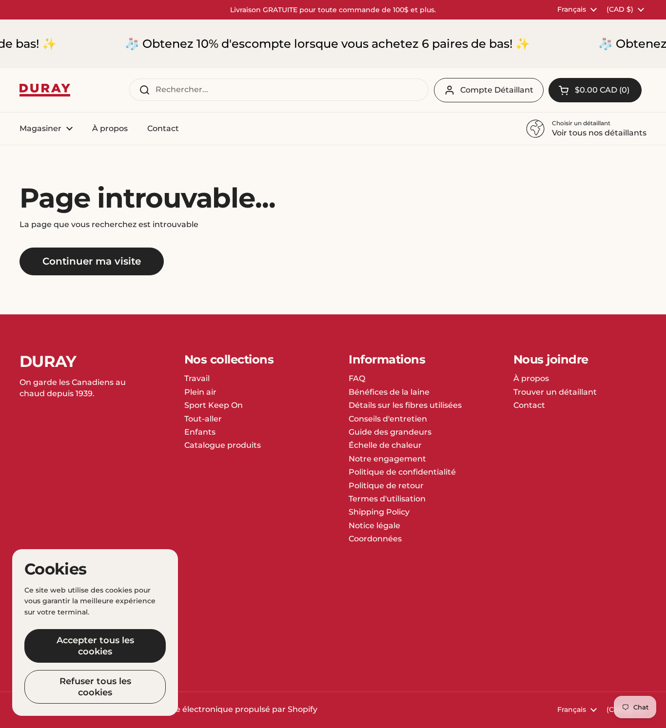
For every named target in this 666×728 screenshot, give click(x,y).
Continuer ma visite (91, 261)
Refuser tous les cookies (95, 687)
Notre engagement (387, 458)
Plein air (200, 392)
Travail (197, 378)
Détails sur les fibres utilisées (405, 405)
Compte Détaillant (496, 90)
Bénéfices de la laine (389, 392)
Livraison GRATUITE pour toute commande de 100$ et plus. (333, 9)
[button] (595, 90)
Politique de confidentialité (402, 472)
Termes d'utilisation (387, 498)
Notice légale (374, 525)
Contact (529, 405)
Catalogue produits (222, 445)
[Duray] (45, 90)
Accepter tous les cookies (95, 646)
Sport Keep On (213, 405)
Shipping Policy (379, 512)
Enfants (199, 432)
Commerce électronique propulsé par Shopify (226, 709)
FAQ (357, 378)
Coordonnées (375, 538)
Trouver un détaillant (555, 392)
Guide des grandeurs (390, 432)
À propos (531, 378)
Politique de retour (386, 485)
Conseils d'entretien (388, 418)
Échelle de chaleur (385, 445)
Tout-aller (203, 418)
